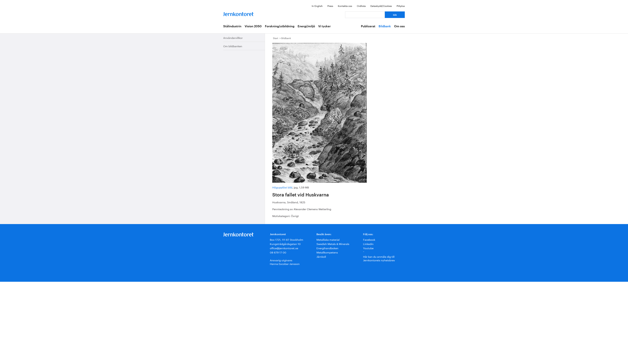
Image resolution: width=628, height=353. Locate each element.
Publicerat (368, 26)
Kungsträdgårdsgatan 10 (285, 244)
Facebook (369, 239)
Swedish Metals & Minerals (332, 244)
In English (317, 6)
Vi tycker (324, 26)
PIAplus (401, 6)
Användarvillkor (233, 37)
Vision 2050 (253, 26)
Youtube (368, 248)
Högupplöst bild (282, 187)
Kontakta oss (345, 6)
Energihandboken (327, 248)
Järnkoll (321, 256)
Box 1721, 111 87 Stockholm (286, 239)
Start (275, 38)
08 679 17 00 (278, 252)
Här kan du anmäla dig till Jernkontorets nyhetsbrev (379, 258)
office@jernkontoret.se (284, 248)
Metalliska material (328, 239)
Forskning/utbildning (279, 26)
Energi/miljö (306, 26)
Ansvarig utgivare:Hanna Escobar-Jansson (285, 262)
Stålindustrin (232, 26)
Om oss (399, 26)
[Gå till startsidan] (238, 13)
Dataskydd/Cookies (381, 6)
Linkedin (368, 244)
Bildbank (385, 26)
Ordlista (361, 6)
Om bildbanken (232, 46)
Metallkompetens (327, 252)
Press (330, 6)
